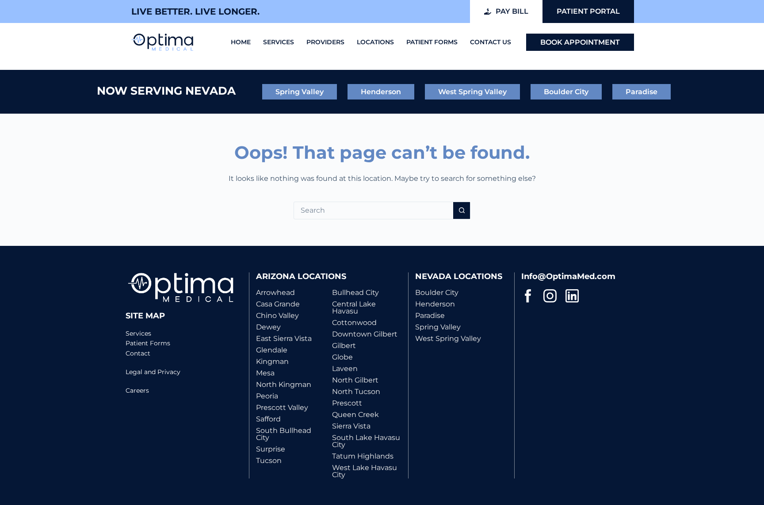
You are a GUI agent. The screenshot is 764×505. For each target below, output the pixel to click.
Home (241, 42)
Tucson (269, 460)
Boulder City (436, 292)
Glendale (271, 350)
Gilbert (344, 345)
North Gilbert (355, 380)
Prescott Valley (282, 407)
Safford (268, 419)
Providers (325, 42)
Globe (342, 357)
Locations (375, 42)
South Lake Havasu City (366, 441)
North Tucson (356, 391)
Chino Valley (277, 315)
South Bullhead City (283, 434)
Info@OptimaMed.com (568, 276)
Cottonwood (354, 322)
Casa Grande (278, 304)
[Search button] (461, 210)
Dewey (268, 327)
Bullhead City (355, 292)
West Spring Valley (448, 338)
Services (278, 42)
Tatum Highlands (362, 456)
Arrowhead (275, 292)
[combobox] (373, 210)
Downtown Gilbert (364, 334)
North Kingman (283, 384)
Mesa (265, 373)
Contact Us (490, 42)
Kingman (272, 361)
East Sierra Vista (284, 338)
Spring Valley (438, 327)
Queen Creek (355, 414)
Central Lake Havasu (354, 307)
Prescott (347, 403)
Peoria (267, 396)
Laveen (345, 368)
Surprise (270, 449)
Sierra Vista (351, 426)
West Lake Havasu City (364, 471)
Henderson (435, 304)
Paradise (430, 315)
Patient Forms (432, 42)
